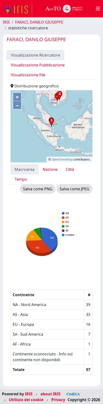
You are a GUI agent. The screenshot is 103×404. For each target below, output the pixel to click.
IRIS (6, 22)
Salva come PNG (37, 189)
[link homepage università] (64, 8)
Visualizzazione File (28, 74)
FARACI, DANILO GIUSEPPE (39, 22)
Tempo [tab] (21, 179)
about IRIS (50, 394)
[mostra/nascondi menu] (98, 8)
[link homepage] (17, 8)
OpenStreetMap (62, 159)
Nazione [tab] (50, 169)
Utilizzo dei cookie (26, 399)
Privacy (58, 399)
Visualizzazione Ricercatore (35, 55)
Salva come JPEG (74, 189)
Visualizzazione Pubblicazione (38, 65)
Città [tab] (70, 169)
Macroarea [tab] (24, 169)
